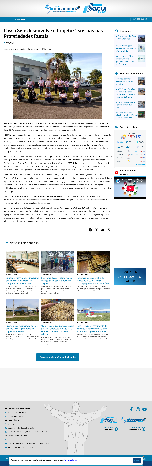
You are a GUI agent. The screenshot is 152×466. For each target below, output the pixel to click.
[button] (6, 19)
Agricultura (11, 275)
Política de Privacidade (72, 460)
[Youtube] (138, 19)
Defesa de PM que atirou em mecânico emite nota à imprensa (125, 105)
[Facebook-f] (130, 19)
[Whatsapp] (142, 19)
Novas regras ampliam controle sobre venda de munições (124, 81)
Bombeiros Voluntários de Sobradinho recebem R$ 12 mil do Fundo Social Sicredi (127, 115)
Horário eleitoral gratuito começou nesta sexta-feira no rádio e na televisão (126, 48)
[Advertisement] (130, 234)
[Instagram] (134, 19)
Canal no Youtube (18, 19)
